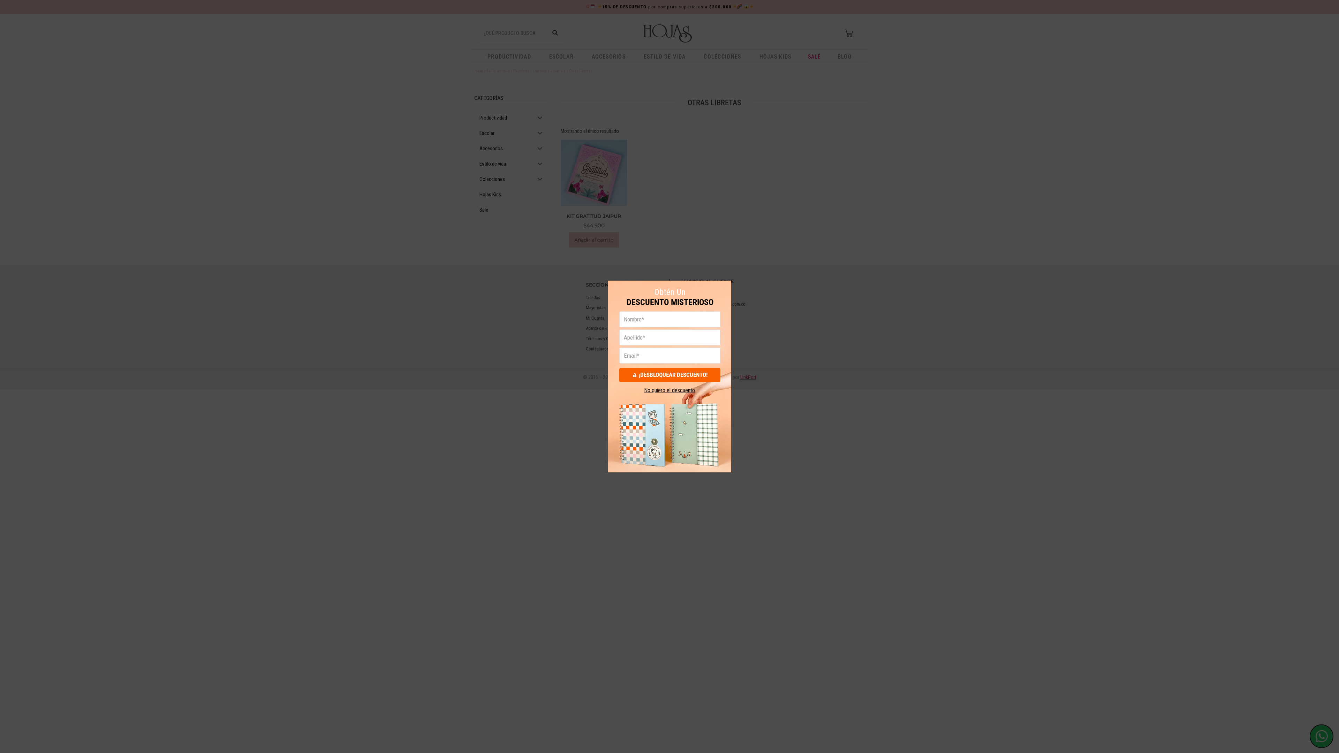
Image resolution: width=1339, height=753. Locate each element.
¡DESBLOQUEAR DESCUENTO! (673, 374)
